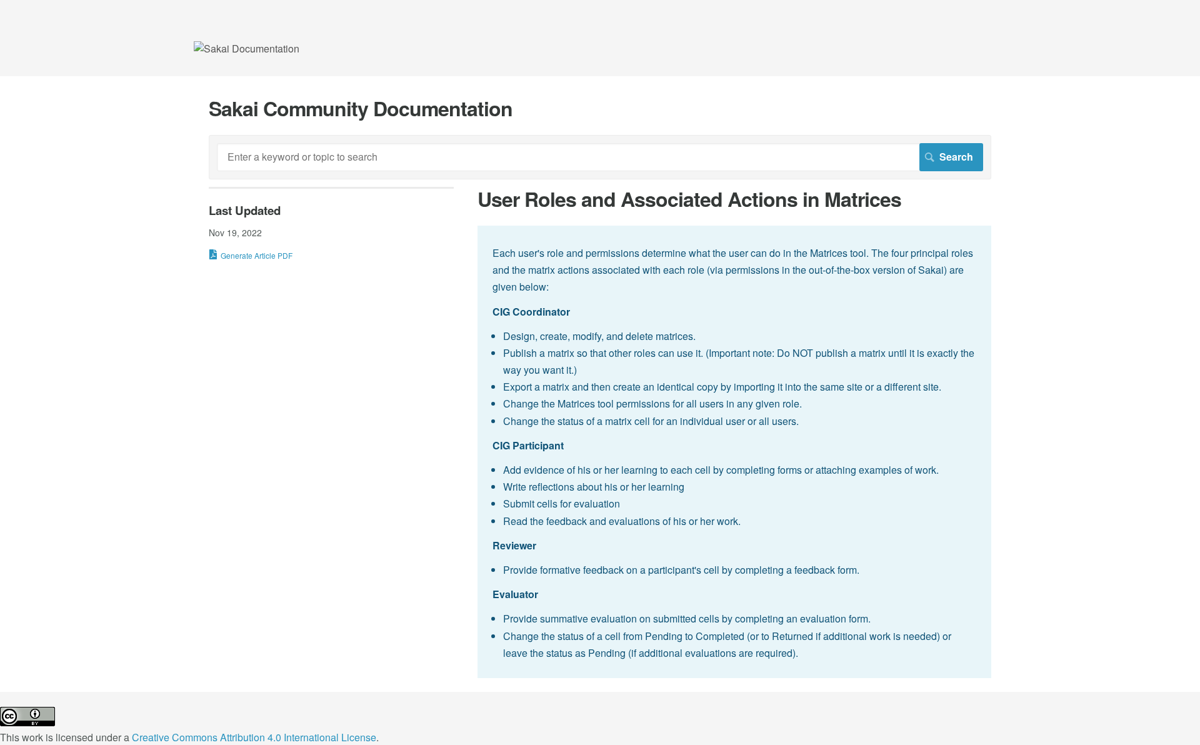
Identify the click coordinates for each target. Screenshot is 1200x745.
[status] (734, 452)
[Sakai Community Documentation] (246, 48)
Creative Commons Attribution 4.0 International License (254, 737)
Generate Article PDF (256, 255)
